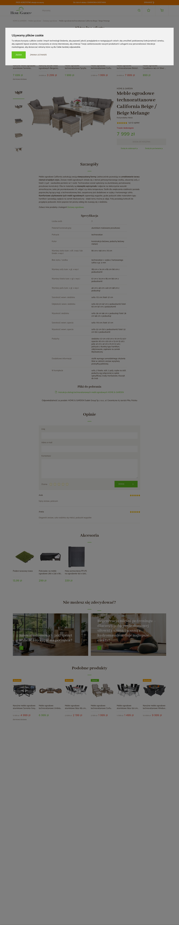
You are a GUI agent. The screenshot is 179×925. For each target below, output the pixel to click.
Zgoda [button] (19, 54)
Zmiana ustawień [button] (38, 54)
